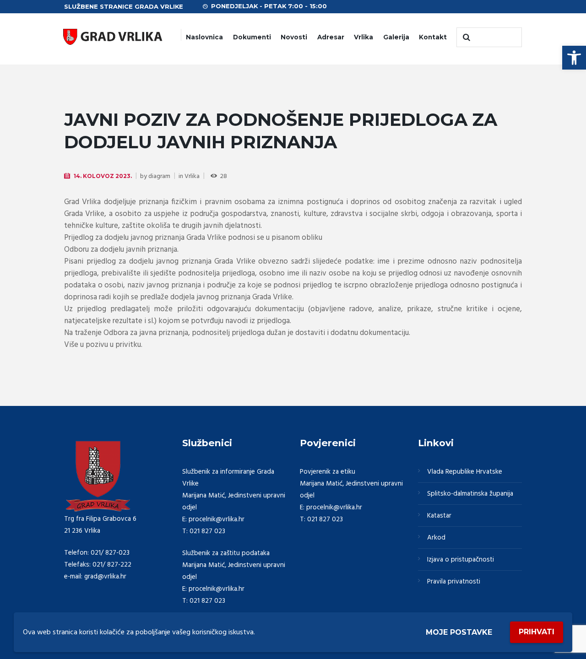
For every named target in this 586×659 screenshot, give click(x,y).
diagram (159, 176)
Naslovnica (204, 37)
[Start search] (465, 37)
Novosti (294, 37)
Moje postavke (459, 632)
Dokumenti (252, 37)
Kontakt (433, 37)
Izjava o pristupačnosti (460, 559)
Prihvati (536, 631)
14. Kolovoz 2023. (103, 176)
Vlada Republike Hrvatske (464, 471)
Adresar (330, 37)
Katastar (439, 515)
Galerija (396, 37)
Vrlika (363, 37)
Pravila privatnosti (453, 581)
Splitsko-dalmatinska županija (470, 493)
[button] (574, 58)
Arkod (436, 537)
